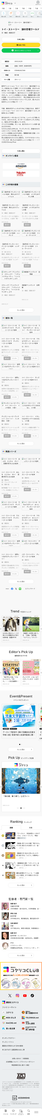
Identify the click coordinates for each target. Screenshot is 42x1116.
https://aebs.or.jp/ (7, 1090)
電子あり (7, 225)
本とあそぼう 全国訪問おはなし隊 (13, 1050)
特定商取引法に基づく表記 (20, 1065)
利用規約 (26, 1058)
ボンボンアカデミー (8, 1038)
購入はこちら (21, 45)
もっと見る (21, 885)
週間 (11, 827)
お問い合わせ (16, 1058)
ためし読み (21, 39)
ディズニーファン (8, 1042)
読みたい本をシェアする (23, 50)
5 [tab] (24, 808)
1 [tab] (17, 808)
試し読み (14, 358)
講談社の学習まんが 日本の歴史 (12, 1046)
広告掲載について (12, 1062)
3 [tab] (21, 808)
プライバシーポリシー (27, 1062)
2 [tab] (19, 808)
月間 (30, 827)
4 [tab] (22, 808)
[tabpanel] (21, 786)
